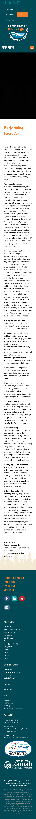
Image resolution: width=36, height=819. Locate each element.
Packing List (7, 675)
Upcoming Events (9, 632)
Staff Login (9, 589)
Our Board (7, 655)
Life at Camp (8, 635)
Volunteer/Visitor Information (13, 709)
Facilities (6, 650)
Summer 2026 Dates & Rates (13, 629)
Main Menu (8, 47)
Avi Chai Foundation (25, 799)
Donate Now (10, 20)
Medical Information (10, 678)
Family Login (10, 585)
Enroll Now (22, 15)
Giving (6, 658)
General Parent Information (12, 672)
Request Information (14, 578)
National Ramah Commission (13, 794)
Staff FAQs (7, 706)
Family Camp (8, 647)
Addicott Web (22, 785)
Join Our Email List (11, 9)
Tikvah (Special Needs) (11, 644)
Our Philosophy (8, 638)
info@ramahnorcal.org (11, 722)
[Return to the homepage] (18, 33)
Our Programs (8, 626)
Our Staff (6, 652)
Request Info (10, 15)
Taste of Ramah (9, 641)
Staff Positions (8, 703)
